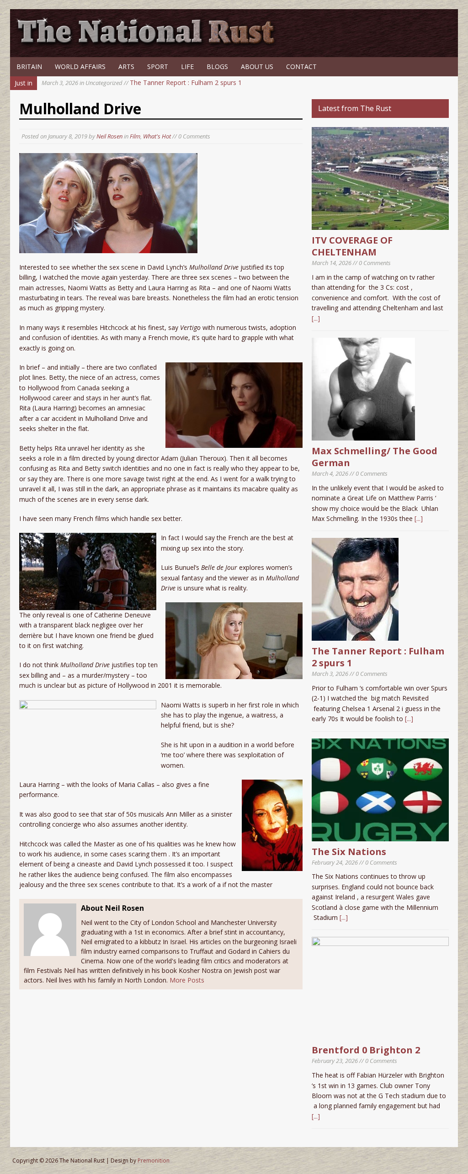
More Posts (187, 980)
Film (135, 136)
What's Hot (157, 136)
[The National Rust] (149, 44)
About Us (257, 66)
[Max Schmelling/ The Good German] (363, 435)
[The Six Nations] (380, 835)
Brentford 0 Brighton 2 (366, 1050)
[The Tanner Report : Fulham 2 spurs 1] (355, 635)
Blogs (217, 66)
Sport (157, 66)
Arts (126, 66)
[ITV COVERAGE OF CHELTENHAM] (380, 224)
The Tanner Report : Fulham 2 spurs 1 (142, 82)
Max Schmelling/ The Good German (374, 457)
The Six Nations (349, 851)
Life (187, 66)
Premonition (154, 1160)
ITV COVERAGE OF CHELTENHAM (352, 246)
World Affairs (80, 66)
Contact (301, 66)
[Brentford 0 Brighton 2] (380, 1034)
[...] (316, 318)
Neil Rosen (109, 136)
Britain (29, 66)
